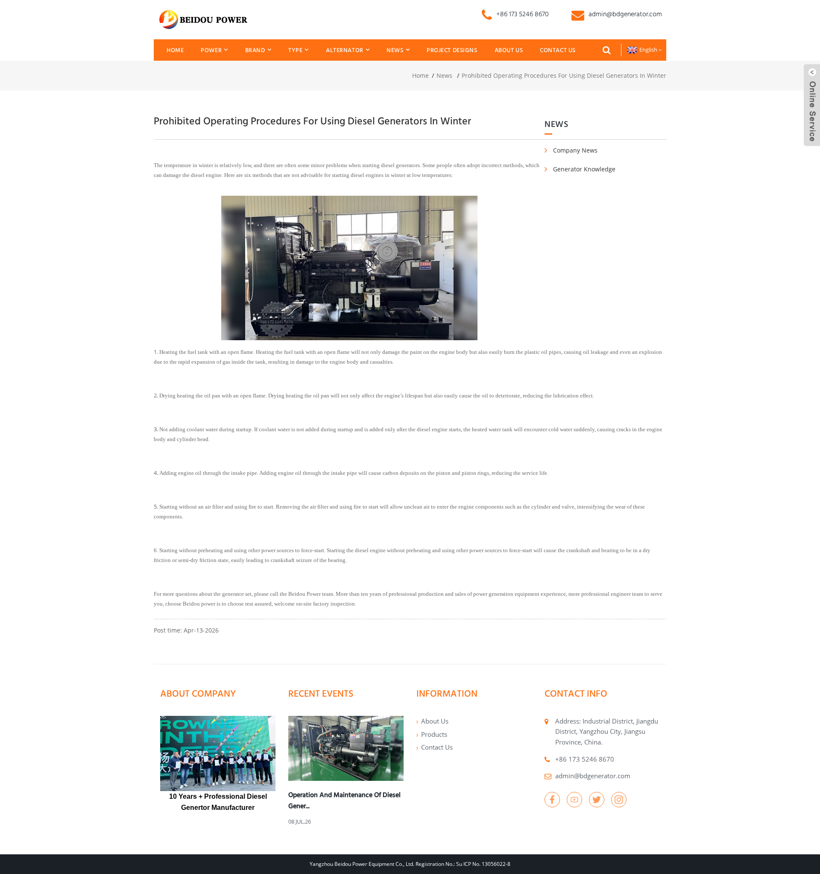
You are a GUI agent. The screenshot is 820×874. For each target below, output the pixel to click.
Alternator (344, 50)
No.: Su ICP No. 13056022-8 (477, 864)
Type (295, 50)
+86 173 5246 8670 (584, 759)
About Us (509, 50)
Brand (255, 50)
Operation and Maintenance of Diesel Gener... (344, 800)
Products (434, 734)
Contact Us (558, 50)
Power (211, 50)
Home (175, 50)
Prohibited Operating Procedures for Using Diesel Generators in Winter (564, 75)
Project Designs (452, 50)
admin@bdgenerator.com (592, 775)
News (395, 50)
